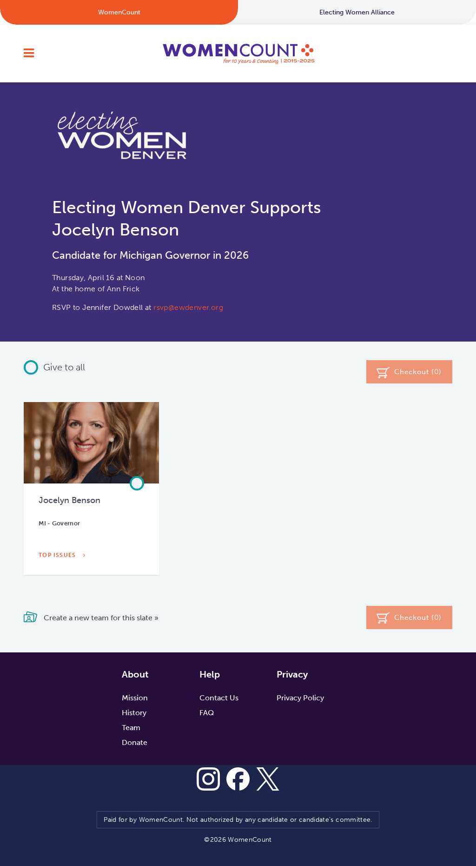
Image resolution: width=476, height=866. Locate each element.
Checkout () (418, 372)
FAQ (206, 712)
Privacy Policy (300, 697)
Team (131, 727)
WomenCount (238, 53)
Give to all (64, 367)
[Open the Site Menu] (29, 53)
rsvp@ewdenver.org (188, 307)
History (134, 712)
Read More (59, 576)
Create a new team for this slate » (100, 617)
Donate (134, 742)
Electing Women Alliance (357, 12)
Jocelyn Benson (69, 500)
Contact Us (218, 697)
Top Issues (58, 555)
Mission (135, 697)
